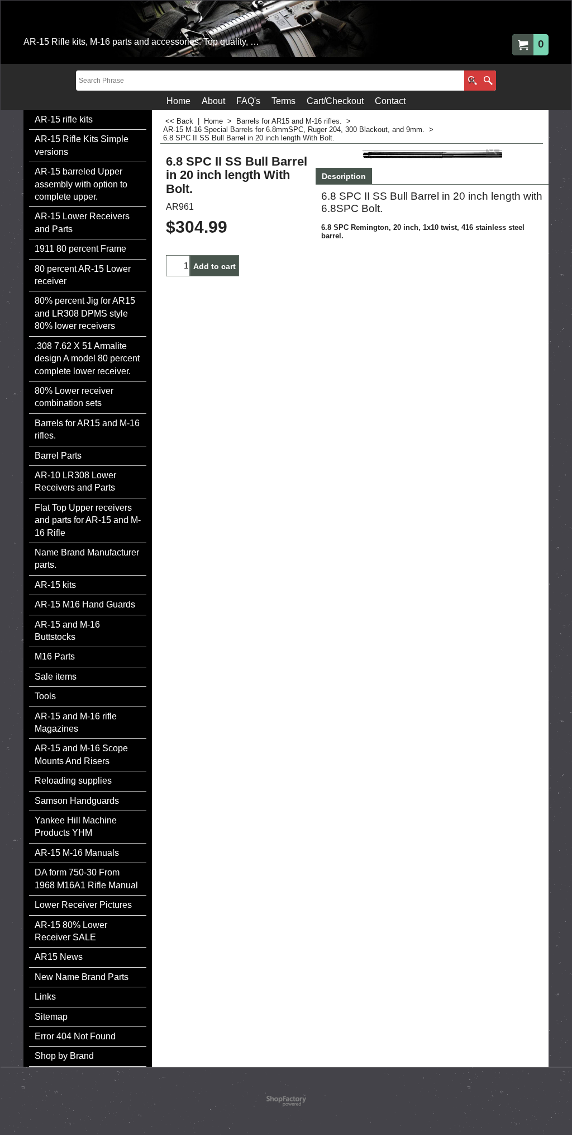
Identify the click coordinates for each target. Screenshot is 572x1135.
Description (344, 176)
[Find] (488, 80)
